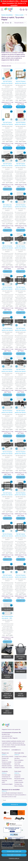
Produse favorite (18, 782)
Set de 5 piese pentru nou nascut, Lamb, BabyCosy (7, 123)
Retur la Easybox (18, 760)
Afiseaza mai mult (6, 66)
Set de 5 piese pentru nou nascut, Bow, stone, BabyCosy (20, 535)
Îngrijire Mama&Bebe (7, 15)
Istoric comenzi (18, 780)
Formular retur (18, 784)
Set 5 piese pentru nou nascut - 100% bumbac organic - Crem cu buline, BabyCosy (7, 617)
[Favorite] (23, 10)
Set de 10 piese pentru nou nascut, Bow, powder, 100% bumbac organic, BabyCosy (7, 329)
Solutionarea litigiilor (7, 784)
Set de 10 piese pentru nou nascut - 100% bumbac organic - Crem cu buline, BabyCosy (20, 453)
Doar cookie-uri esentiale (14, 855)
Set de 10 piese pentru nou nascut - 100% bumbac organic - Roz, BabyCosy (7, 370)
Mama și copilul (19, 15)
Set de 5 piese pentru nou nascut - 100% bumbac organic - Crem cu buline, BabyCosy (7, 494)
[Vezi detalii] (3, 78)
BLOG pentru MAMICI (7, 756)
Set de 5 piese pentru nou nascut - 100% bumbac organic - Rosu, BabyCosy (20, 411)
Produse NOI (5, 758)
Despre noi (5, 760)
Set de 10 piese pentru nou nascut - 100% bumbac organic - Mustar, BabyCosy (7, 453)
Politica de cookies (16, 844)
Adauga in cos (7, 107)
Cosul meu (17, 764)
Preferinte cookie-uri (14, 858)
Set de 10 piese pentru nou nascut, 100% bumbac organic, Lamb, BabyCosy (7, 535)
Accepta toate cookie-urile (14, 851)
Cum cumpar (17, 762)
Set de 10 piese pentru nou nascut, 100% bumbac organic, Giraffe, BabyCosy (20, 206)
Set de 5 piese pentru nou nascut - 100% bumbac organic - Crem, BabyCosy (20, 370)
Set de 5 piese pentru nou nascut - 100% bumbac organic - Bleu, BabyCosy (20, 165)
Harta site (4, 780)
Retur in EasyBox (18, 786)
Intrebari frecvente (7, 778)
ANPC (3, 782)
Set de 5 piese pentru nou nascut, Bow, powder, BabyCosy (20, 288)
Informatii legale (6, 775)
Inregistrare (17, 777)
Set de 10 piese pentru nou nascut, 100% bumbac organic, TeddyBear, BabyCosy (7, 247)
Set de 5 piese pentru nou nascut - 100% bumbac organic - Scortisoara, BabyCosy (7, 82)
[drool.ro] (9, 9)
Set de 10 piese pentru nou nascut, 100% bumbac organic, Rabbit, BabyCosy (20, 576)
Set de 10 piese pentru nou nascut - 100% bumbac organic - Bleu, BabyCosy (20, 494)
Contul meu (17, 775)
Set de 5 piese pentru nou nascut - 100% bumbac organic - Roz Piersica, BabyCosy (7, 165)
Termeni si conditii (6, 762)
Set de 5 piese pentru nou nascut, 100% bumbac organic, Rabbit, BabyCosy (7, 576)
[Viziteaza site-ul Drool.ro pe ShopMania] (14, 834)
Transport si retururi (19, 767)
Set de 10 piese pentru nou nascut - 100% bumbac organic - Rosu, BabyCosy (20, 123)
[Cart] (26, 10)
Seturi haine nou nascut (7, 86)
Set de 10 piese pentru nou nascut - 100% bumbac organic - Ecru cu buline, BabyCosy (7, 411)
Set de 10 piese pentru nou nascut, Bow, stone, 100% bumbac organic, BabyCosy (20, 82)
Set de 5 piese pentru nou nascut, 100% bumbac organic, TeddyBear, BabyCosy (21, 329)
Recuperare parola (19, 778)
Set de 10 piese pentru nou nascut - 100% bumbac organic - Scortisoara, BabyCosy (7, 288)
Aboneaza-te (14, 804)
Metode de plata (18, 766)
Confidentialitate (6, 764)
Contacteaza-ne (6, 777)
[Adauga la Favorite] (11, 78)
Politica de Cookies (7, 767)
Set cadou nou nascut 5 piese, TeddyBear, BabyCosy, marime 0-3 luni (7, 206)
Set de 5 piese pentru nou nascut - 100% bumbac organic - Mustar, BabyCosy (20, 247)
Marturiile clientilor (7, 766)
